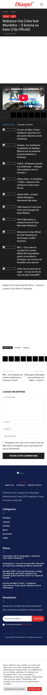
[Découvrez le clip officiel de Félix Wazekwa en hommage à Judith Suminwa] (9, 235)
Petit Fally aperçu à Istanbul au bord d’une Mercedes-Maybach (28, 222)
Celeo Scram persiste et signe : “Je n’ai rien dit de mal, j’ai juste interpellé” (29, 271)
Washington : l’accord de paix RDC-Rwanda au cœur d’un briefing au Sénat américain (23, 564)
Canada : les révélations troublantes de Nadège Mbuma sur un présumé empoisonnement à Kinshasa (28, 151)
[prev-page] (39, 124)
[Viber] (31, 115)
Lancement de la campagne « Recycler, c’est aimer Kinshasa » (21, 557)
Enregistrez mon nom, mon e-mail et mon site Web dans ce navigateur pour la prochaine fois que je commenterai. (23, 445)
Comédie (17, 348)
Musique (26, 348)
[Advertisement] (23, 59)
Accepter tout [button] (34, 689)
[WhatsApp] (25, 115)
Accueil (5, 12)
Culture (13, 12)
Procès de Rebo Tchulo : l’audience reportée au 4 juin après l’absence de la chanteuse (22, 585)
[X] (19, 115)
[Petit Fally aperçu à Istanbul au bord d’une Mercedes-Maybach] (9, 222)
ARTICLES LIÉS (9, 125)
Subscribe (38, 618)
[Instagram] (14, 641)
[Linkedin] (43, 115)
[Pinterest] (37, 115)
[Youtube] (39, 641)
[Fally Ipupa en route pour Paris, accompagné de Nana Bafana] (9, 209)
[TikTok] (20, 641)
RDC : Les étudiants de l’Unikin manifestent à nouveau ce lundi (12, 377)
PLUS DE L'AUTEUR (25, 125)
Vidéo (13, 16)
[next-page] (43, 124)
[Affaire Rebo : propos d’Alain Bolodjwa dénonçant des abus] (9, 197)
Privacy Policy (26, 624)
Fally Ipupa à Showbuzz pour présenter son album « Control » (34, 377)
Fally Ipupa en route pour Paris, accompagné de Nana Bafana (29, 210)
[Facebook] (13, 115)
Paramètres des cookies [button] (14, 689)
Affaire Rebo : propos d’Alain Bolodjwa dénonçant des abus (27, 197)
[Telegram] (41, 358)
